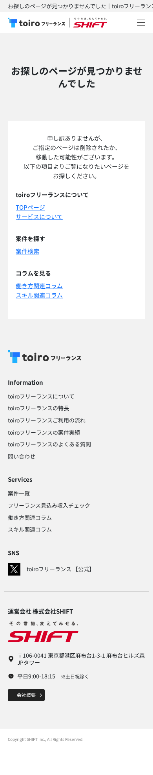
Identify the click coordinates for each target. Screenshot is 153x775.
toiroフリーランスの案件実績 (44, 432)
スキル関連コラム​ (30, 529)
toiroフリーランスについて (41, 396)
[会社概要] (26, 694)
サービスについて (39, 216)
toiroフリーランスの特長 (38, 408)
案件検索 (27, 251)
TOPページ (30, 207)
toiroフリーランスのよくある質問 (49, 444)
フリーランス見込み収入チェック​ (49, 505)
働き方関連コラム (39, 285)
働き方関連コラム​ (30, 517)
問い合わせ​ (21, 456)
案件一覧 (19, 493)
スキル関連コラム (39, 295)
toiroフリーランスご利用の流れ (47, 420)
